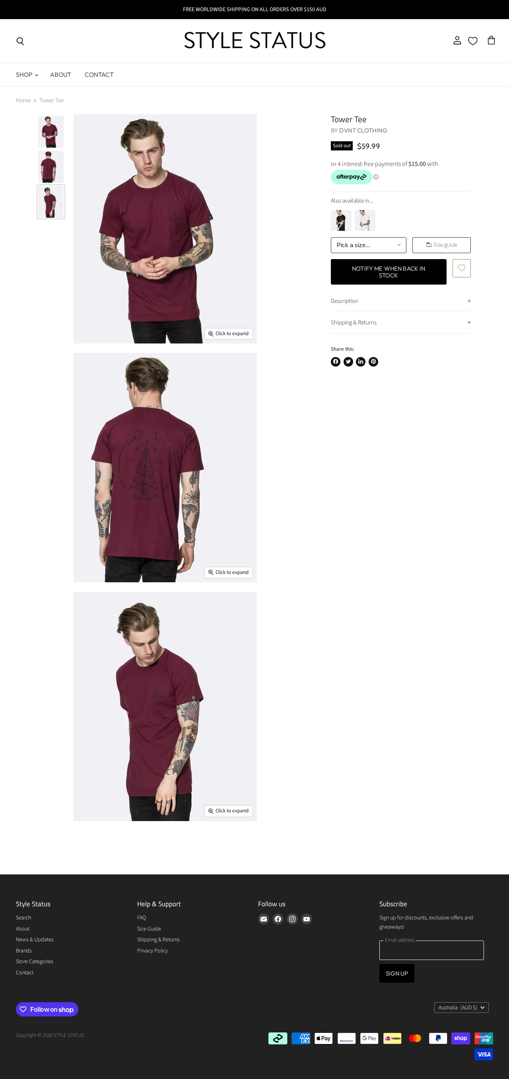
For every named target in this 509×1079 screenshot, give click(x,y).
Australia (458, 1008)
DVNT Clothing (363, 130)
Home (23, 100)
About (61, 74)
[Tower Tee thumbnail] (50, 131)
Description (344, 301)
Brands (24, 951)
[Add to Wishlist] (462, 268)
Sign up (397, 973)
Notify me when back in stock (388, 271)
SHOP (25, 74)
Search (23, 918)
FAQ (141, 918)
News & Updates (35, 940)
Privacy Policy (152, 951)
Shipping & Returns (354, 322)
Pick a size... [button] (353, 245)
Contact (99, 74)
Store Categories (34, 962)
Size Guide (149, 929)
